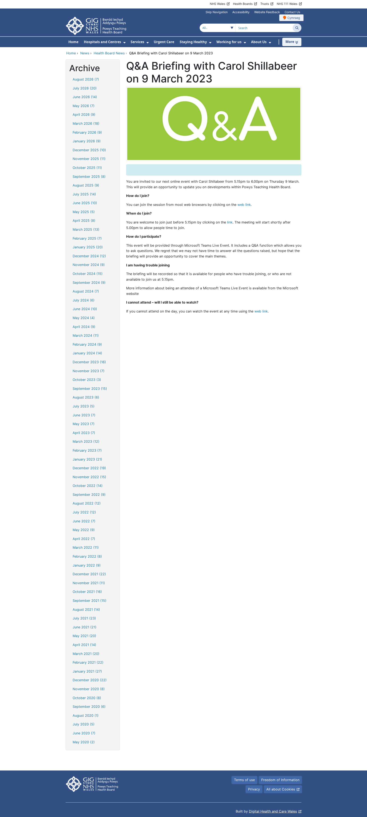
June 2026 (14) (85, 97)
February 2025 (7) (87, 238)
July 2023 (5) (84, 406)
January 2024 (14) (87, 353)
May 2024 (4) (84, 318)
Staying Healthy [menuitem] (193, 42)
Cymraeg (293, 18)
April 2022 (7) (84, 539)
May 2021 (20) (84, 636)
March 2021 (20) (86, 654)
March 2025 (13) (86, 229)
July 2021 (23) (84, 618)
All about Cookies (280, 789)
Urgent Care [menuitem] (164, 42)
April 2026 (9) (84, 114)
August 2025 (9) (86, 185)
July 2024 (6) (84, 300)
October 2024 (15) (88, 273)
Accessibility (241, 12)
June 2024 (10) (85, 309)
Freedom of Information (280, 780)
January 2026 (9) (87, 141)
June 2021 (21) (84, 627)
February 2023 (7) (87, 450)
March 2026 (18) (86, 123)
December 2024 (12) (89, 256)
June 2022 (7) (84, 521)
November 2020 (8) (89, 689)
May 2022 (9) (84, 530)
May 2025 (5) (84, 212)
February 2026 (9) (87, 132)
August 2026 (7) (86, 79)
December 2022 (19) (89, 468)
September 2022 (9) (89, 494)
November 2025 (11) (89, 159)
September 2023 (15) (90, 388)
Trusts (264, 4)
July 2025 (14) (84, 194)
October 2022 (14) (88, 485)
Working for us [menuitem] (228, 42)
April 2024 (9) (84, 327)
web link (244, 204)
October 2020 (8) (87, 698)
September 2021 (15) (89, 600)
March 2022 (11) (86, 547)
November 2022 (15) (89, 477)
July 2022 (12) (84, 512)
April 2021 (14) (84, 645)
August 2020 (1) (86, 715)
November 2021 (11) (89, 583)
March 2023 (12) (86, 441)
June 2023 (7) (84, 415)
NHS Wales (217, 4)
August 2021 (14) (86, 609)
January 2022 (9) (87, 565)
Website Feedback (267, 12)
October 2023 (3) (87, 379)
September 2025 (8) (89, 176)
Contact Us (292, 12)
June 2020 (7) (84, 733)
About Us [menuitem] (259, 42)
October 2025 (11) (87, 167)
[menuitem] (124, 42)
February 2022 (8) (87, 556)
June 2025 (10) (85, 203)
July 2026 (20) (85, 88)
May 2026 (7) (84, 106)
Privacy (254, 789)
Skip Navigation (217, 12)
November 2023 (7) (88, 371)
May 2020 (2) (84, 742)
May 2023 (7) (84, 424)
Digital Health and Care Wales (273, 811)
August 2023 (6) (86, 397)
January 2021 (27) (87, 671)
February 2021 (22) (88, 662)
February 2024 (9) (87, 344)
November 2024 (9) (89, 265)
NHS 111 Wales (287, 4)
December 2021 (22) (89, 574)
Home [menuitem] (73, 42)
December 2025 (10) (89, 150)
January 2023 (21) (87, 459)
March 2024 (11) (86, 335)
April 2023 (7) (84, 433)
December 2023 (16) (89, 362)
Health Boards (243, 4)
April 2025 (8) (84, 220)
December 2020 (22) (90, 680)
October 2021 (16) (87, 591)
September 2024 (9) (89, 282)
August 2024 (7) (86, 291)
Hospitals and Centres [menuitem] (102, 42)
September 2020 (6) (89, 706)
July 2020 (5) (84, 724)
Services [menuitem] (137, 42)
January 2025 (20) (88, 247)
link (230, 222)
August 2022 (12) (87, 503)
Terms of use (244, 780)
